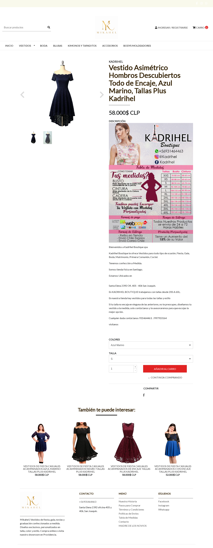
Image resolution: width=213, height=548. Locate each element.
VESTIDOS (25, 45)
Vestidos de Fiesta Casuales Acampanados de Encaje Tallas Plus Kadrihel (129, 469)
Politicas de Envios (129, 513)
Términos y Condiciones (131, 509)
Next (190, 449)
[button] (23, 95)
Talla (112, 353)
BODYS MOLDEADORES (137, 45)
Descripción (117, 121)
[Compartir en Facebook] (144, 395)
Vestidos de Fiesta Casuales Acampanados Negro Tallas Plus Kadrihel (85, 469)
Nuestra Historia (128, 501)
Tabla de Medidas (128, 517)
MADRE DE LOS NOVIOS (133, 525)
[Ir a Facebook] (197, 3)
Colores (114, 339)
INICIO (9, 45)
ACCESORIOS (110, 45)
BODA (43, 45)
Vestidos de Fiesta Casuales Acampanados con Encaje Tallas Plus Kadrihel (172, 469)
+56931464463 (87, 501)
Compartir (150, 388)
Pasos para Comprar (129, 505)
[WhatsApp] (206, 3)
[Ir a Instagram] (201, 3)
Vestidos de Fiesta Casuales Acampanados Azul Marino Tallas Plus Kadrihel (42, 469)
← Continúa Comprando (165, 377)
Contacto (124, 521)
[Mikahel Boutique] (106, 27)
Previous (23, 449)
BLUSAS (57, 45)
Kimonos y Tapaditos (82, 45)
